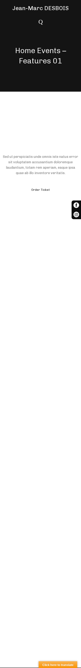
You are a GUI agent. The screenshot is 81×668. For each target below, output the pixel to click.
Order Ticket (40, 189)
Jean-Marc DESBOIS (40, 8)
